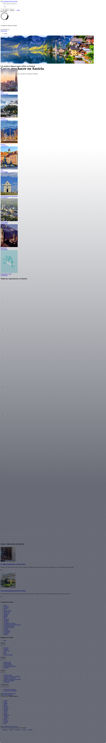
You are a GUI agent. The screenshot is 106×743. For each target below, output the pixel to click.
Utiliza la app (4, 31)
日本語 (5, 716)
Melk (5, 617)
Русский (6, 720)
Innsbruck (6, 608)
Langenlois (6, 619)
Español (6, 709)
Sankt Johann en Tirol (9, 626)
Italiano (5, 713)
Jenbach (6, 634)
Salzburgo (6, 606)
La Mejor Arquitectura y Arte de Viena (13, 564)
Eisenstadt (6, 622)
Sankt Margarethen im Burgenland (12, 624)
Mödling (6, 615)
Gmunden (6, 620)
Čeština (5, 703)
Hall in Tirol (7, 612)
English (5, 700)
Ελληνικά (6, 707)
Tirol (5, 640)
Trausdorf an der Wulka (9, 623)
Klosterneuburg (7, 610)
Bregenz (6, 616)
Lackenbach (7, 630)
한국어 (5, 712)
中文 (5, 723)
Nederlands (6, 715)
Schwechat (6, 613)
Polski (5, 719)
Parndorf (6, 629)
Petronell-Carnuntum (9, 627)
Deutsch (6, 706)
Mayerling (6, 633)
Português (6, 718)
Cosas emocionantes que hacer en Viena (13, 591)
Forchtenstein (7, 631)
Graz (5, 609)
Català (5, 702)
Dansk (5, 704)
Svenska (6, 722)
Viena (5, 605)
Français (6, 710)
